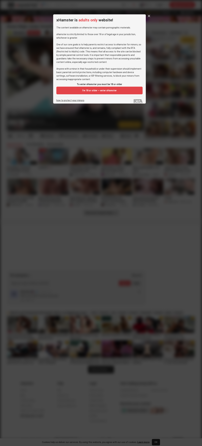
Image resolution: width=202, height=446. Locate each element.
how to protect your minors (70, 100)
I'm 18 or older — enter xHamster (99, 90)
